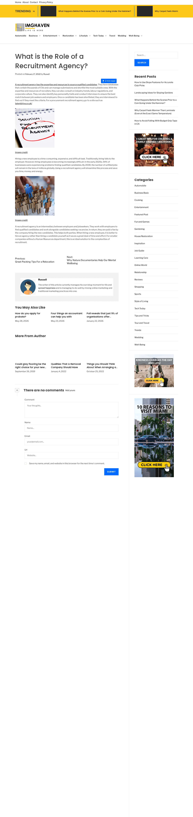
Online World (140, 265)
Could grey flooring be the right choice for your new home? (30, 367)
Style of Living (141, 301)
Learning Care (141, 258)
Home (18, 2)
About (25, 2)
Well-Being (134, 36)
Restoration (68, 36)
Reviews (138, 279)
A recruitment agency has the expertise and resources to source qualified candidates (56, 84)
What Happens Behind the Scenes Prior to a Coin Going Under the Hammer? (65, 11)
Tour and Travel (141, 323)
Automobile (20, 36)
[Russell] (28, 287)
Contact (34, 2)
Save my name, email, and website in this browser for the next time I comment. (67, 463)
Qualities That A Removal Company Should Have (66, 365)
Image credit (21, 152)
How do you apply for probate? (27, 315)
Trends (137, 330)
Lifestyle (83, 36)
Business (33, 36)
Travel (112, 36)
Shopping (139, 287)
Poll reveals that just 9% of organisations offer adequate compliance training (102, 318)
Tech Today (98, 36)
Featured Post (141, 214)
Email (27, 436)
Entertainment (50, 36)
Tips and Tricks (141, 315)
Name (27, 422)
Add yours (70, 390)
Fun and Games (141, 222)
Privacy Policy (46, 2)
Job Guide (139, 250)
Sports (137, 294)
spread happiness (46, 288)
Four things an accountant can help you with (66, 315)
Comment (29, 399)
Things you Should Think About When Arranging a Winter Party (101, 367)
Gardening (139, 229)
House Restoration (143, 236)
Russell (46, 74)
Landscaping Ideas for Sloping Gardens (153, 92)
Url (26, 450)
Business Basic (141, 193)
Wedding (122, 36)
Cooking (138, 200)
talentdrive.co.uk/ (23, 103)
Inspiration (139, 243)
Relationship (140, 272)
